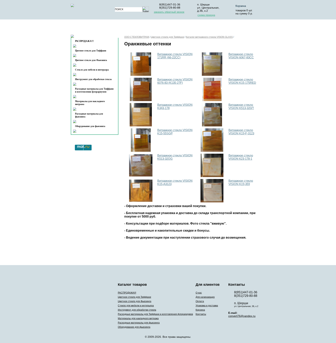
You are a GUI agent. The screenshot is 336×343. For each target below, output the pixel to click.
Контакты (86, 37)
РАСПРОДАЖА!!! (127, 292)
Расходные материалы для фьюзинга (89, 115)
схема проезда (206, 15)
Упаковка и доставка (205, 28)
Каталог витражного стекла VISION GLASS (209, 37)
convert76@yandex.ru (242, 315)
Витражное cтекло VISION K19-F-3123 (241, 131)
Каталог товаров (92, 28)
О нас (125, 28)
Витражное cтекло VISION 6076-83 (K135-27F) (174, 81)
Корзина (240, 5)
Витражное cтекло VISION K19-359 (240, 182)
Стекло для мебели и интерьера (92, 69)
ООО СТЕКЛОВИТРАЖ (136, 37)
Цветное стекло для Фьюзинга (91, 60)
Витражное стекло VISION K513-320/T (241, 106)
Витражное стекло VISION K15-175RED (242, 81)
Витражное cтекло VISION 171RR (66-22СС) (174, 55)
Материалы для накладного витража (90, 103)
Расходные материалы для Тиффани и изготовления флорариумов (94, 90)
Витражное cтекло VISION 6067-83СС (241, 55)
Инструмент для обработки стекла (93, 79)
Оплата (175, 28)
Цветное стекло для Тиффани (90, 50)
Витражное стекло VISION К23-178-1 (240, 157)
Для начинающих (149, 28)
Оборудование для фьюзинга (90, 126)
